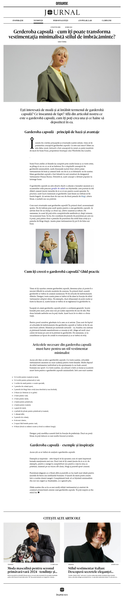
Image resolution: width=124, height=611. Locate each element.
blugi (83, 196)
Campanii (106, 20)
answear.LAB (85, 20)
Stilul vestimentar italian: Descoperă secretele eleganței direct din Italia (89, 570)
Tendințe (38, 20)
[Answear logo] (62, 3)
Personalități (60, 20)
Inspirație (18, 20)
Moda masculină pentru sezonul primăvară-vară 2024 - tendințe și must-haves (31, 570)
